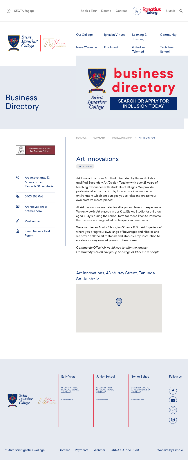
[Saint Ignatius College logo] (36, 43)
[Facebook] (173, 391)
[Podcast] (173, 410)
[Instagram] (173, 420)
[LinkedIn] (173, 400)
